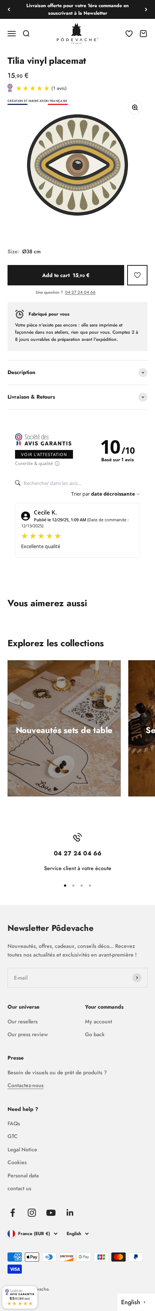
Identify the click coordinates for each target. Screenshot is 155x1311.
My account (98, 1021)
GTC (13, 1136)
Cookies (17, 1162)
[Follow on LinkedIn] (70, 1213)
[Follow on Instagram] (32, 1213)
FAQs (14, 1123)
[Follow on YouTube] (51, 1213)
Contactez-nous (26, 1085)
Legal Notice (22, 1149)
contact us (19, 1188)
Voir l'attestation (44, 454)
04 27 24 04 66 (80, 292)
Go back (95, 1034)
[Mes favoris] (137, 275)
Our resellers (23, 1021)
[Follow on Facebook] (13, 1213)
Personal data (23, 1175)
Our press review (28, 1034)
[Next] (146, 9)
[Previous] (9, 9)
